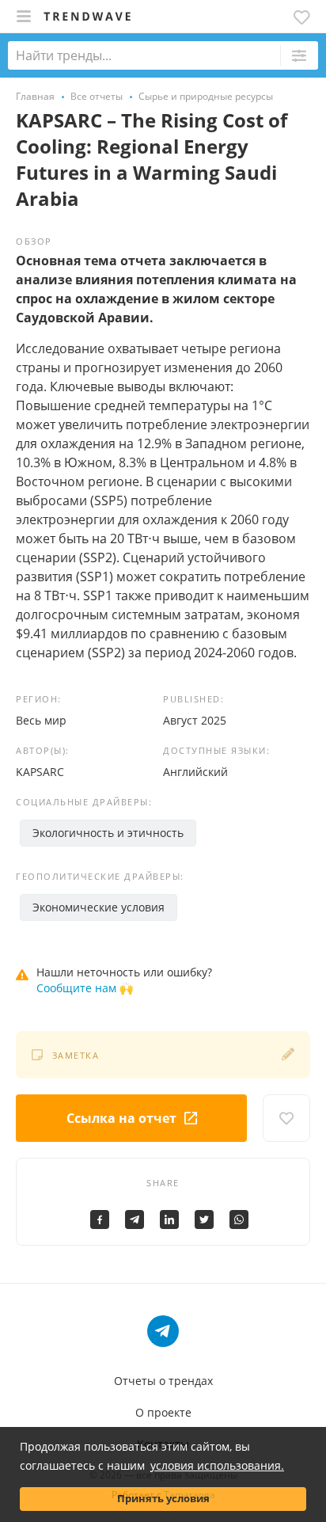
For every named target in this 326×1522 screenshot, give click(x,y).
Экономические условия (98, 907)
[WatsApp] (238, 1219)
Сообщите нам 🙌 (84, 987)
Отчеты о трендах (163, 1380)
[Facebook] (99, 1219)
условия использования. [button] (217, 1465)
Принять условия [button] (163, 1498)
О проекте (163, 1412)
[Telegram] (134, 1219)
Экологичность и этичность (108, 832)
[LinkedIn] (169, 1219)
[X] (204, 1219)
